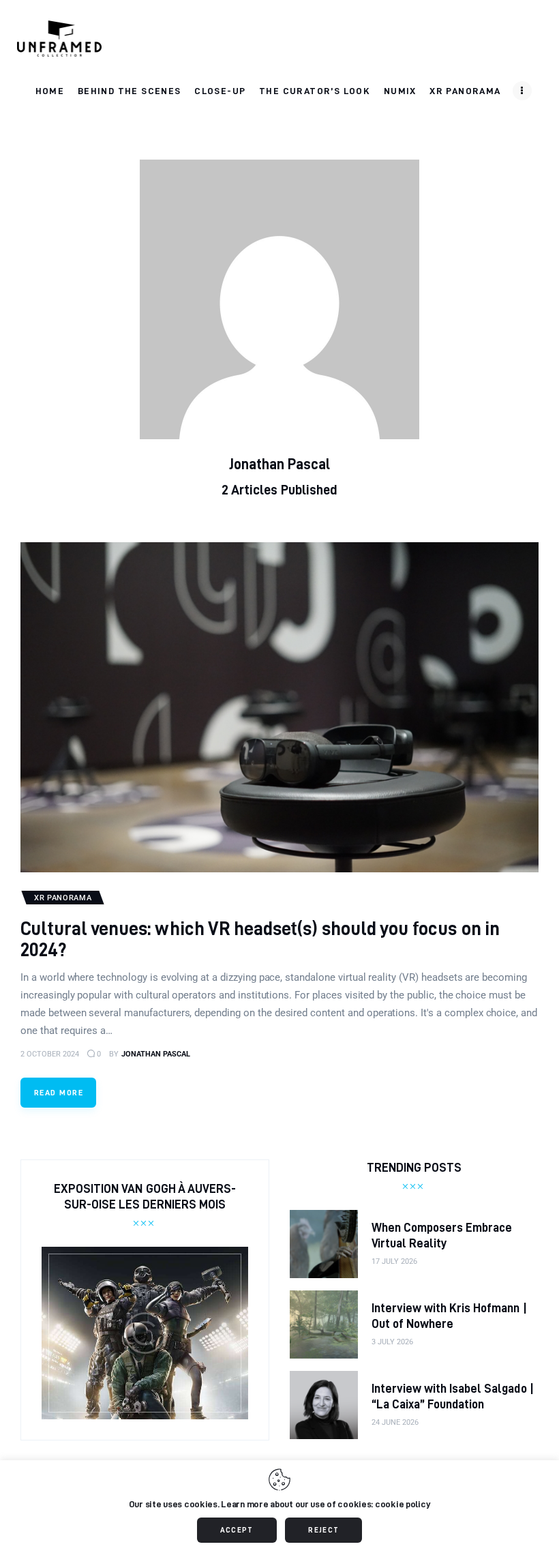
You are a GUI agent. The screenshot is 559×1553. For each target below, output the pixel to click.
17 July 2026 (394, 1261)
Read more (58, 1092)
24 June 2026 (395, 1422)
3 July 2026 (392, 1341)
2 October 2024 (49, 1054)
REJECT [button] (323, 1530)
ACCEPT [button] (237, 1530)
